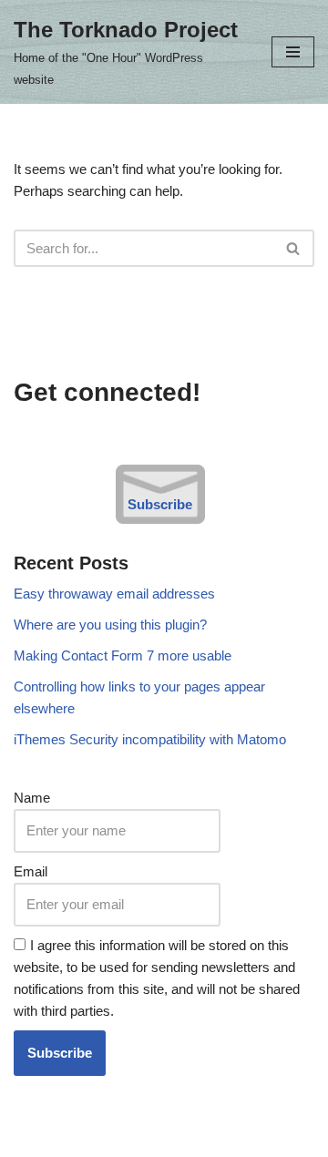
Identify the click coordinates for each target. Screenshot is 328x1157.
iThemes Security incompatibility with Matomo (150, 739)
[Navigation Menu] (293, 51)
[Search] (293, 248)
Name (32, 797)
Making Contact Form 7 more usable (122, 655)
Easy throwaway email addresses (114, 593)
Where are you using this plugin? (110, 624)
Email (30, 871)
